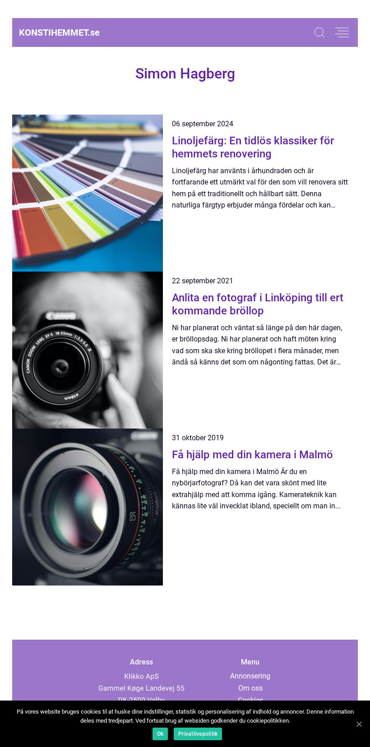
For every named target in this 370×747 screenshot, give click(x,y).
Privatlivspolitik (197, 734)
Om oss (250, 688)
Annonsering (250, 676)
